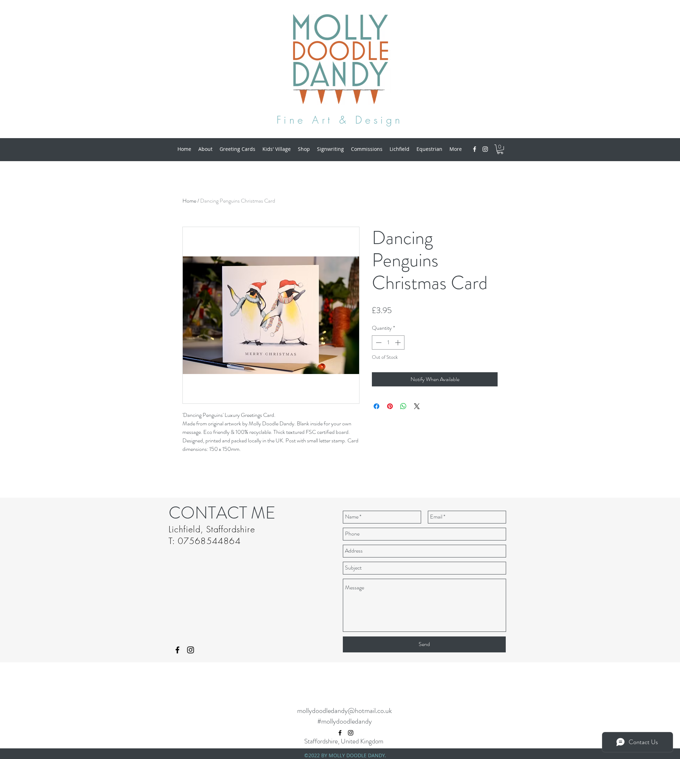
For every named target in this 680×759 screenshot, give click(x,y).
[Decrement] (378, 342)
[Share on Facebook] (376, 406)
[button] (500, 149)
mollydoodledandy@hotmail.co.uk (344, 711)
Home (189, 201)
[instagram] (485, 149)
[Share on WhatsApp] (403, 406)
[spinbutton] (388, 342)
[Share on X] (417, 406)
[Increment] (398, 342)
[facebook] (474, 149)
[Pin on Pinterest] (390, 406)
